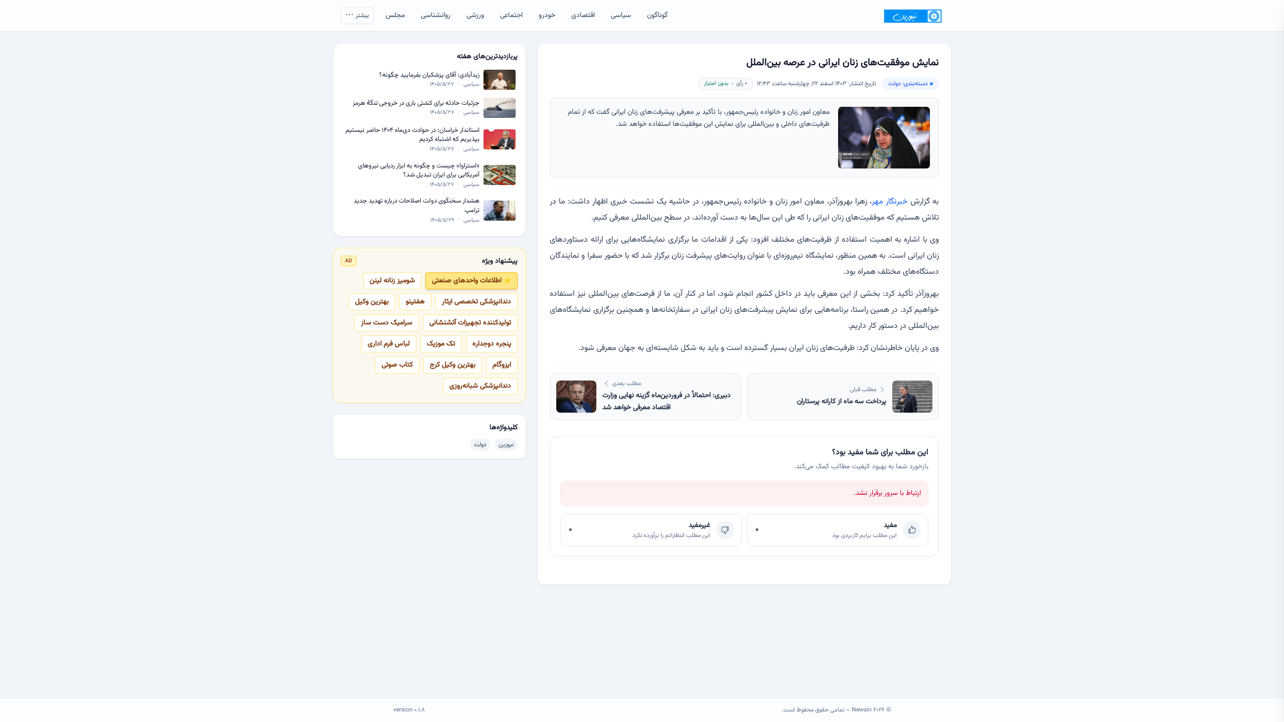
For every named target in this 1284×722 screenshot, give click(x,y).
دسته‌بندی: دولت (908, 84)
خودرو (547, 15)
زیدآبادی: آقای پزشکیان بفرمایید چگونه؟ (429, 75)
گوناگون (657, 15)
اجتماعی (511, 15)
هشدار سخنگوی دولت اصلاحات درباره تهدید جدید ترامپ (416, 206)
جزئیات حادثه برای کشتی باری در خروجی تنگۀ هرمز (416, 103)
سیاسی (621, 15)
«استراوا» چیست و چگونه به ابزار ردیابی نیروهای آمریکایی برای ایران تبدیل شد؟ (418, 170)
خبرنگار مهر (890, 202)
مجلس (395, 15)
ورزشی (475, 15)
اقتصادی (583, 15)
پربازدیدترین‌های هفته (487, 56)
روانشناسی (435, 15)
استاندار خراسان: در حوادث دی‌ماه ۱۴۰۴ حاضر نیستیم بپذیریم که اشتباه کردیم (412, 135)
